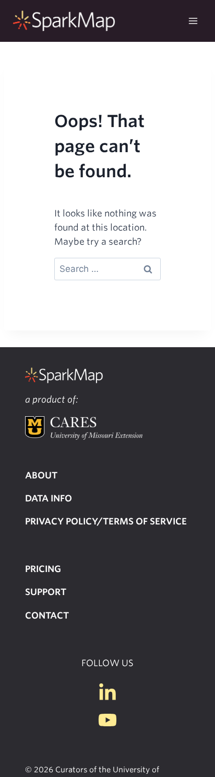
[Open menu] (192, 21)
